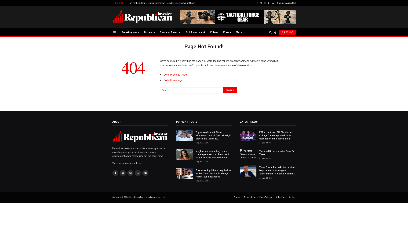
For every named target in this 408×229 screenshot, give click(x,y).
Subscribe (287, 32)
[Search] (270, 32)
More (239, 32)
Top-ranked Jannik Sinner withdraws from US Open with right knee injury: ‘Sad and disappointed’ (213, 135)
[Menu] (114, 32)
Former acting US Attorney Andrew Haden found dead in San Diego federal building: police (214, 173)
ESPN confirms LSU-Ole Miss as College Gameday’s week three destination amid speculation (276, 135)
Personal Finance (170, 32)
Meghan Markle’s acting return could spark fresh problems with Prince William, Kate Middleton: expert (164, 3)
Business (149, 32)
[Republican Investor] (142, 17)
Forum (227, 32)
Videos (214, 32)
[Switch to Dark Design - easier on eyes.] (275, 32)
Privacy (237, 197)
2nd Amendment (195, 32)
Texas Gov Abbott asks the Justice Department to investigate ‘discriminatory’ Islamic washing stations (277, 170)
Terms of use (250, 197)
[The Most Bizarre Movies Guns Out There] (248, 154)
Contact (292, 197)
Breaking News (130, 32)
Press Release (265, 197)
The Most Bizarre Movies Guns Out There (277, 153)
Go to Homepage (173, 80)
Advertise (280, 197)
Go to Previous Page (175, 74)
